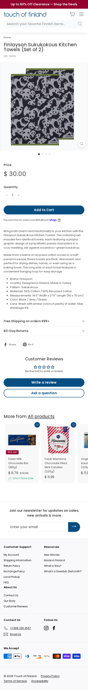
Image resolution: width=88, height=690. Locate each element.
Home (7, 37)
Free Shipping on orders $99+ (26, 321)
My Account (11, 555)
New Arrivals (52, 555)
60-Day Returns (16, 331)
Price (8, 165)
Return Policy (12, 566)
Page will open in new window (46, 628)
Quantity (11, 187)
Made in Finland (54, 560)
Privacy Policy (50, 676)
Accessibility (39, 681)
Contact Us (11, 595)
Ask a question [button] (44, 393)
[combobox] (44, 24)
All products (41, 416)
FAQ (6, 582)
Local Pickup (12, 577)
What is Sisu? (53, 566)
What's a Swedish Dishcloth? (63, 571)
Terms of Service (15, 681)
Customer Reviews (16, 606)
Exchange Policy (14, 571)
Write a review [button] (44, 382)
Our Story (9, 601)
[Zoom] (82, 144)
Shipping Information (17, 560)
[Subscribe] (74, 527)
